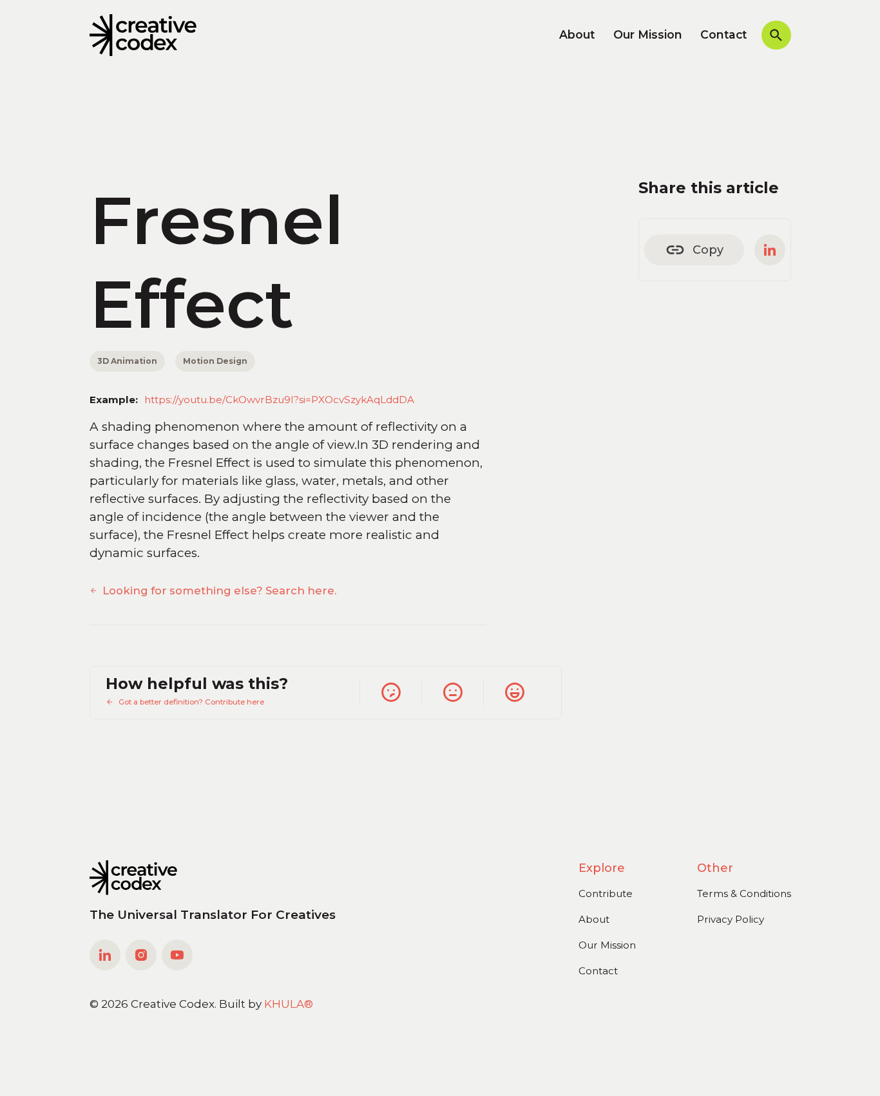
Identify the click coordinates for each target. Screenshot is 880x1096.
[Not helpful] (390, 693)
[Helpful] (514, 693)
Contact (723, 34)
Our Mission (647, 34)
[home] (143, 35)
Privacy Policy (730, 919)
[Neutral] (452, 693)
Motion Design (215, 361)
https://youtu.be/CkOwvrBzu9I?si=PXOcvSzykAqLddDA (279, 399)
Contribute (606, 893)
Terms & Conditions (744, 893)
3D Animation (127, 361)
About (577, 34)
